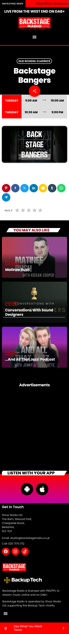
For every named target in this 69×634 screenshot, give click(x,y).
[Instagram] (15, 551)
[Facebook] (6, 551)
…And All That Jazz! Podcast (30, 359)
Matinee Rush (17, 269)
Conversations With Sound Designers (29, 312)
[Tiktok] (25, 551)
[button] (34, 37)
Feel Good (12, 263)
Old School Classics (34, 61)
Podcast (11, 303)
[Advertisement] (34, 428)
